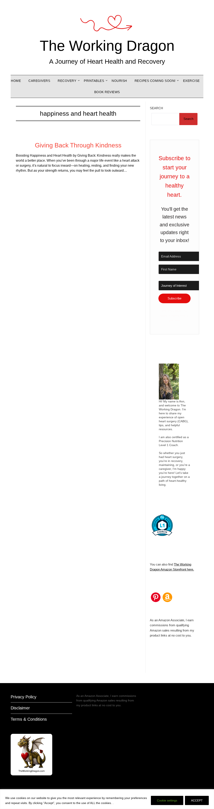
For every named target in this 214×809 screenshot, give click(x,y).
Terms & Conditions (29, 719)
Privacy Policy (23, 697)
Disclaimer (20, 708)
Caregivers (39, 80)
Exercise (191, 80)
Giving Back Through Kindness (78, 145)
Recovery (67, 80)
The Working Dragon (107, 46)
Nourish (119, 80)
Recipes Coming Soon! (155, 80)
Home (16, 80)
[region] (107, 799)
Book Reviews (107, 92)
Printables (94, 80)
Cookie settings (167, 800)
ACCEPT (197, 800)
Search (156, 108)
